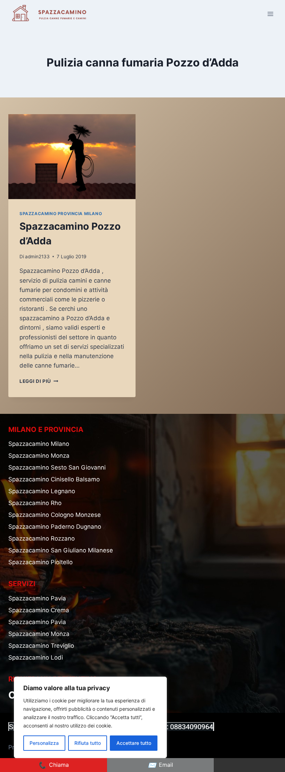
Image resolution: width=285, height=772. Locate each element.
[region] (90, 717)
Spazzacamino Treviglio (41, 645)
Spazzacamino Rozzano (41, 538)
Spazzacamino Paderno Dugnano (54, 526)
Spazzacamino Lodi (35, 657)
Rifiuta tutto (87, 743)
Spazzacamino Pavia (37, 598)
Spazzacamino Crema (38, 610)
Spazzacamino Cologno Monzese (54, 514)
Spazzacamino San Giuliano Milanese (60, 550)
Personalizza (44, 743)
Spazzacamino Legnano (41, 491)
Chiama (53, 765)
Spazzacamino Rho (35, 502)
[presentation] (72, 156)
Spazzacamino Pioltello (40, 562)
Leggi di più (38, 381)
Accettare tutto (133, 743)
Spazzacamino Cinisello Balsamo (54, 479)
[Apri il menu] (270, 13)
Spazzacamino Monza (39, 455)
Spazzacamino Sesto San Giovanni (57, 467)
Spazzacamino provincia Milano (60, 213)
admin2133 (37, 256)
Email (160, 765)
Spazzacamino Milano (38, 443)
